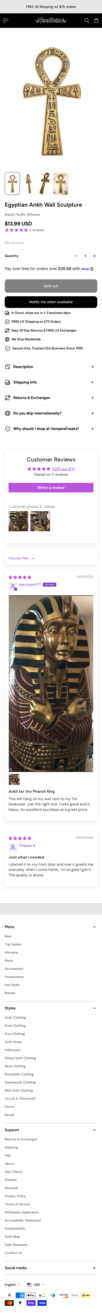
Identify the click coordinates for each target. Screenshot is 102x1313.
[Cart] (96, 20)
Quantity (12, 256)
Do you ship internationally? (37, 413)
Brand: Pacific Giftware (22, 214)
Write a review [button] (51, 487)
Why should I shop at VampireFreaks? (46, 428)
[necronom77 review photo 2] (14, 779)
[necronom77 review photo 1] (51, 683)
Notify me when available (51, 302)
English (10, 1284)
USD (37, 1284)
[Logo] (51, 20)
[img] (20, 577)
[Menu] (5, 20)
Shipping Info (25, 382)
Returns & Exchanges (31, 397)
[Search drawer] (87, 20)
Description (23, 366)
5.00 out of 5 (63, 468)
